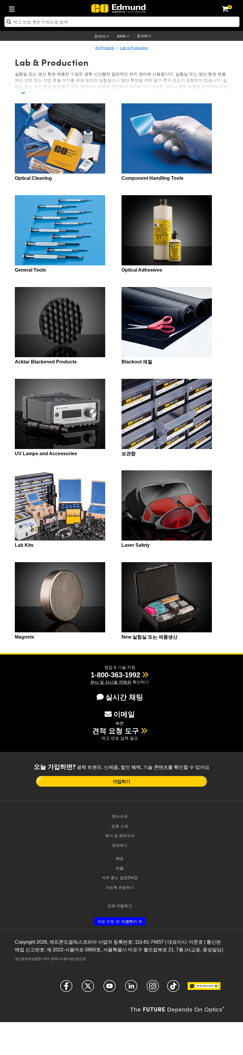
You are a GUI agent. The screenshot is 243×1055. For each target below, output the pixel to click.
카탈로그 (120, 906)
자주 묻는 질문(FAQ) (120, 878)
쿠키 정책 (50, 959)
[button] (115, 675)
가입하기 (121, 781)
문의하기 (144, 36)
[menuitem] (13, 8)
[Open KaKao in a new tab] (204, 988)
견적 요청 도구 (115, 731)
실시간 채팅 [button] (124, 697)
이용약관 (66, 959)
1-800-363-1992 (115, 675)
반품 (120, 868)
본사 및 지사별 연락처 (110, 682)
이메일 (124, 714)
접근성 (81, 959)
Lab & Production (134, 48)
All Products (104, 48)
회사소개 (119, 816)
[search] (121, 22)
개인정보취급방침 (28, 959)
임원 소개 (119, 826)
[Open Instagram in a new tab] (153, 988)
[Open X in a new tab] (88, 988)
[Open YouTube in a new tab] (109, 988)
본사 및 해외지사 (120, 835)
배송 (120, 858)
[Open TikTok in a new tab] (173, 988)
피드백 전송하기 (120, 887)
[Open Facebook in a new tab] (66, 988)
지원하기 (117, 921)
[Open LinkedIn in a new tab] (131, 988)
